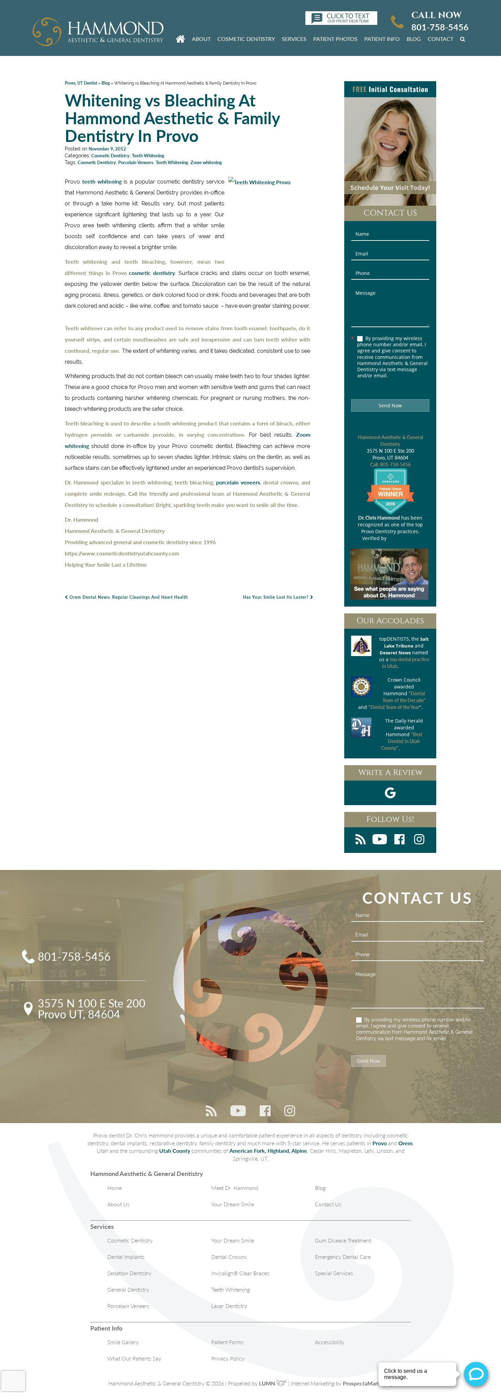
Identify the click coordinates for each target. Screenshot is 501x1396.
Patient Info (382, 38)
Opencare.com (403, 538)
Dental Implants (126, 1256)
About (201, 38)
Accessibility (329, 1342)
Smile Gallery (123, 1342)
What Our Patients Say (134, 1358)
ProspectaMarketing (368, 1383)
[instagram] (419, 840)
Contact (440, 38)
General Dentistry (128, 1289)
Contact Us (328, 1204)
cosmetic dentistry (152, 273)
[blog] (360, 840)
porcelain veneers (238, 482)
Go (464, 38)
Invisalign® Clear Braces (240, 1273)
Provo (380, 1143)
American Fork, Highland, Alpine (268, 1150)
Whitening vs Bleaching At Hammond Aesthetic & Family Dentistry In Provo (172, 117)
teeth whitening (102, 181)
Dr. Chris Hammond (379, 518)
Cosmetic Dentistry (246, 38)
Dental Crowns (229, 1256)
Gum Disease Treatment (343, 1240)
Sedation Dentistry (129, 1273)
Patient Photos (335, 38)
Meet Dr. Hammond (234, 1187)
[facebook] (399, 840)
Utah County (174, 1150)
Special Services (334, 1273)
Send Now (390, 405)
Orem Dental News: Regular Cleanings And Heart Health (128, 597)
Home (114, 1187)
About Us (118, 1204)
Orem (405, 1143)
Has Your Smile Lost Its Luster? (276, 597)
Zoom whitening (206, 162)
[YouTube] (379, 840)
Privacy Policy (227, 1358)
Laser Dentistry (229, 1306)
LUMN (267, 1383)
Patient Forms (227, 1342)
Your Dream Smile (232, 1204)
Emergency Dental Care (343, 1256)
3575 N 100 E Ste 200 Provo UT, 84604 (92, 1009)
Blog (414, 38)
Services (294, 38)
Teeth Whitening (148, 155)
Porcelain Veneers (135, 162)
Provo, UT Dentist (81, 83)
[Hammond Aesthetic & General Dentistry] (98, 32)
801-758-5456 (440, 27)
